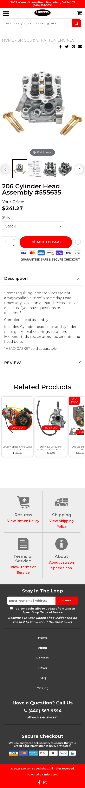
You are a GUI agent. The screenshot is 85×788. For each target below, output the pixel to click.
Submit (66, 600)
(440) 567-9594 (44, 711)
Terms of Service (51, 612)
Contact (42, 658)
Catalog (42, 688)
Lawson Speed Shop (34, 768)
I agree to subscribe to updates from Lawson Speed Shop (44, 610)
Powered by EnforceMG (42, 774)
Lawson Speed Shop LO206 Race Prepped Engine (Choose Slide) (17, 448)
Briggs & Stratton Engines (45, 40)
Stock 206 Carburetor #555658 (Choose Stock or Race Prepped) (51, 448)
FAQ (42, 678)
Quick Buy (18, 428)
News (42, 668)
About (42, 648)
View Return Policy (23, 521)
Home (8, 40)
